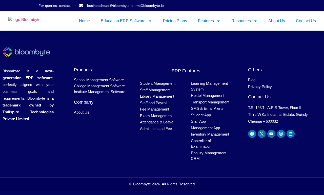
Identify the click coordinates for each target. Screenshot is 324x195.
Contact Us (306, 21)
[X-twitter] (262, 134)
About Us (276, 21)
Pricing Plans (175, 21)
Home (84, 21)
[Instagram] (281, 134)
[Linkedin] (291, 134)
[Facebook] (252, 134)
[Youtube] (271, 134)
